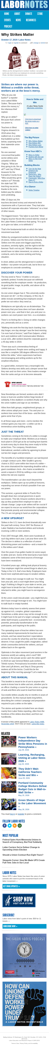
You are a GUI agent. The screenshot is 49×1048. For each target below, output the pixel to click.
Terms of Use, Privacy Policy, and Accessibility (24, 1043)
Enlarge (36, 43)
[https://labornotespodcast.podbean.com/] (24, 976)
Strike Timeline (34, 190)
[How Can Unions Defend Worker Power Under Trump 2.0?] (24, 1025)
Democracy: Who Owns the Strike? (35, 175)
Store (40, 14)
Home (6, 14)
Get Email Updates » (11, 886)
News (18, 20)
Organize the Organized (33, 171)
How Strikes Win (35, 143)
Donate (28, 14)
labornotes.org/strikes (35, 108)
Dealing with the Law (36, 157)
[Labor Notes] (24, 4)
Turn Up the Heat (35, 169)
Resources (31, 20)
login (10, 43)
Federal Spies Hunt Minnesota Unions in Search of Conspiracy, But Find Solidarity (22, 841)
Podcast (8, 26)
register (16, 43)
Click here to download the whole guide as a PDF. (33, 121)
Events (7, 20)
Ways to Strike (34, 155)
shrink (43, 43)
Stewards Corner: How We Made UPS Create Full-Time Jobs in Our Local (24, 861)
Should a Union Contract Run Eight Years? (23, 855)
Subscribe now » (10, 926)
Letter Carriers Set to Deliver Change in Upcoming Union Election (21, 848)
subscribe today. (38, 724)
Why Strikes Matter (36, 141)
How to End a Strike (36, 182)
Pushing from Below (36, 147)
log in (12, 814)
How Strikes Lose (35, 145)
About (17, 14)
